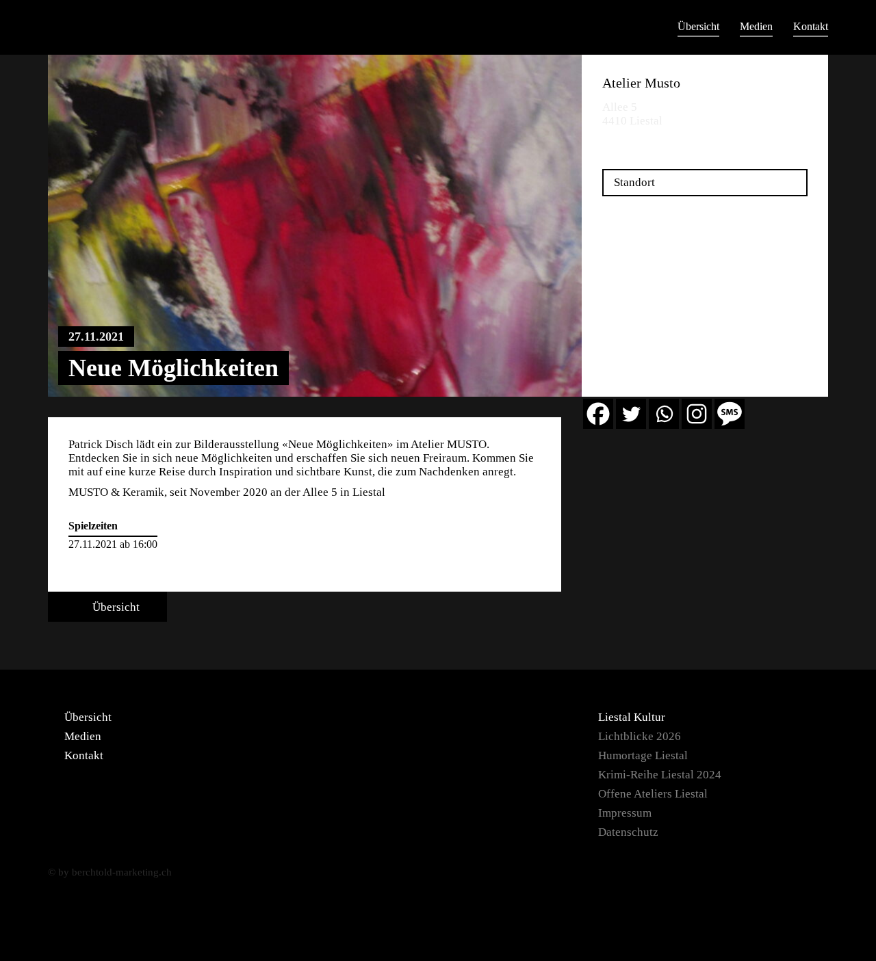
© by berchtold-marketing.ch (110, 872)
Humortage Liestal (643, 755)
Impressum (625, 812)
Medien (756, 26)
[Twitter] (631, 414)
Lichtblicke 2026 (639, 736)
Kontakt (810, 26)
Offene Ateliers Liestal (653, 793)
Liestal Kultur (631, 717)
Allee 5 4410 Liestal (632, 114)
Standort (634, 182)
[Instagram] (697, 414)
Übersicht (698, 26)
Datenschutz (628, 832)
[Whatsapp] (664, 414)
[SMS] (729, 414)
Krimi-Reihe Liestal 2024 (659, 774)
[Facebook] (598, 414)
